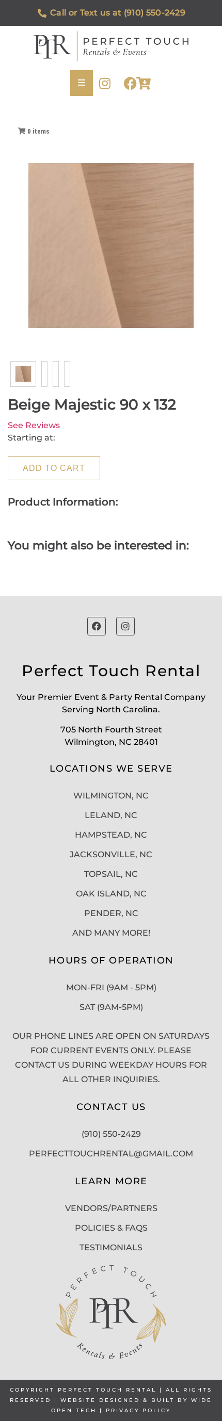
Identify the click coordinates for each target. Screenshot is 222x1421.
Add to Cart (54, 468)
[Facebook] (130, 83)
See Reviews (34, 425)
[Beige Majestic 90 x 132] (23, 374)
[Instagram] (104, 83)
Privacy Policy (138, 1410)
